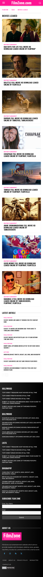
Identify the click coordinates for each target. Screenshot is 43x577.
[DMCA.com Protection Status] (8, 568)
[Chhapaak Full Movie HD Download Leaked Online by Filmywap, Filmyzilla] (21, 137)
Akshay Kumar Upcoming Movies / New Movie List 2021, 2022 (20, 428)
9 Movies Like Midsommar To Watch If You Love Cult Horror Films (20, 369)
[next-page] (6, 375)
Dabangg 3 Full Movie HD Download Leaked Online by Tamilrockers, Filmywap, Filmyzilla (19, 301)
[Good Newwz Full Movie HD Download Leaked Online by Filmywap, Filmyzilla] (21, 246)
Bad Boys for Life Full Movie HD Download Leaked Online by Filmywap (19, 47)
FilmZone (5, 10)
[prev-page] (3, 375)
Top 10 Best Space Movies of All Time (16, 398)
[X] (21, 553)
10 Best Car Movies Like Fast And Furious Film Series (20, 361)
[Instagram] (10, 553)
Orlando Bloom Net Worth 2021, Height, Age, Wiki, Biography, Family (21, 487)
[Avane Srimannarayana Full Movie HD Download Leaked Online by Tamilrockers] (21, 209)
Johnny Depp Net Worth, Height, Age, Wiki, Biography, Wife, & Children (18, 482)
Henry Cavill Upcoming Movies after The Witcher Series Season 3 (22, 347)
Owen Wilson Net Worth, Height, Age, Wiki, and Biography (22, 354)
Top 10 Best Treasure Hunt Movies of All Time (19, 392)
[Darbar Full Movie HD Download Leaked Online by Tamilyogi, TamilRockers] (21, 101)
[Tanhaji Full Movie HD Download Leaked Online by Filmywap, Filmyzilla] (21, 173)
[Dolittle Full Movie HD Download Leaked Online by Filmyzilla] (21, 66)
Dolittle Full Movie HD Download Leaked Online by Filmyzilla (21, 83)
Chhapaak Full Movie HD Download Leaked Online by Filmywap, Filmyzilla (20, 155)
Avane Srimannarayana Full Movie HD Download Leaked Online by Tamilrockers (19, 227)
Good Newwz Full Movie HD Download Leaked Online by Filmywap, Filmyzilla (20, 264)
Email (3, 510)
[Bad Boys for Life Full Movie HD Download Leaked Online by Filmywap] (21, 30)
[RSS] (15, 553)
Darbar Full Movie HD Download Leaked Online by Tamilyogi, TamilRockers (21, 119)
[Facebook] (4, 553)
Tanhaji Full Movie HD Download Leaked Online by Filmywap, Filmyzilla (21, 190)
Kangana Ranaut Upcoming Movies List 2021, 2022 (21, 436)
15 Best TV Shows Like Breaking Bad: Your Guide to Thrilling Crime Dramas (20, 330)
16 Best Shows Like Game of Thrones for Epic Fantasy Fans (21, 321)
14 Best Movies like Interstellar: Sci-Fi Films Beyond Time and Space (21, 338)
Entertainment (10, 44)
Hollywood (8, 317)
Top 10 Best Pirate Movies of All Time (16, 395)
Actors (6, 352)
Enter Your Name (7, 503)
